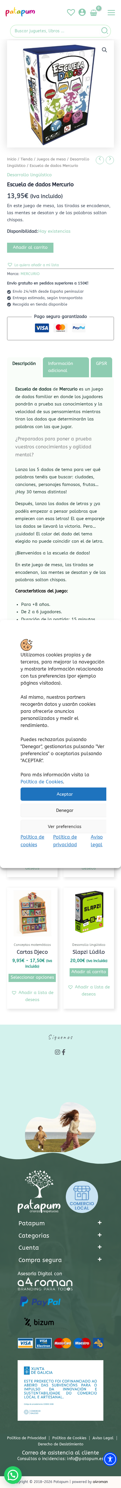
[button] (104, 50)
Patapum (32, 1223)
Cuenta (29, 1247)
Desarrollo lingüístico (29, 174)
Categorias (34, 1235)
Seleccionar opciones (32, 977)
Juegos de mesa (51, 159)
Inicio (11, 159)
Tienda (27, 159)
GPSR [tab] (101, 363)
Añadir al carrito (30, 247)
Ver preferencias (64, 826)
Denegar (64, 810)
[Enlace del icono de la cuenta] (82, 12)
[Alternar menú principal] (111, 12)
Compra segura (40, 1260)
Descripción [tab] (24, 363)
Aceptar (65, 794)
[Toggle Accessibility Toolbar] (110, 1459)
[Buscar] (105, 31)
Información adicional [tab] (60, 367)
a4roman (100, 1482)
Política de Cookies (42, 782)
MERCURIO (30, 274)
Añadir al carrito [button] (88, 971)
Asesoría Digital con (40, 1273)
